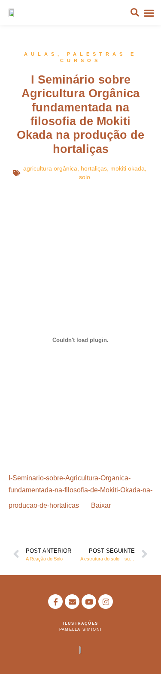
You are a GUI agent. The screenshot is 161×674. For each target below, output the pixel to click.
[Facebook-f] (55, 601)
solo (84, 177)
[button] (149, 12)
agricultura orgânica (50, 168)
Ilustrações (80, 623)
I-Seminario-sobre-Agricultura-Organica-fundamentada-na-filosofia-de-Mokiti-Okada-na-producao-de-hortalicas (80, 491)
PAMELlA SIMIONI (80, 629)
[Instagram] (105, 601)
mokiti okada (127, 168)
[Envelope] (72, 601)
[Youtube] (89, 601)
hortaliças (94, 168)
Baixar (101, 505)
